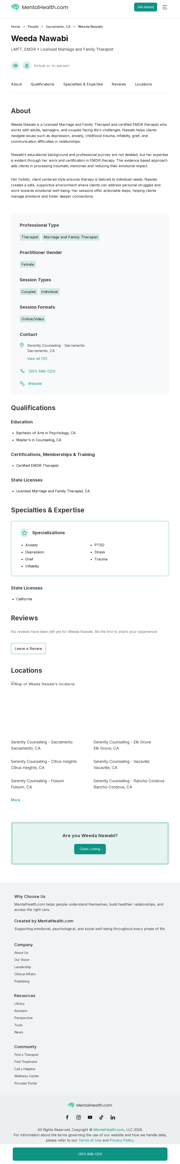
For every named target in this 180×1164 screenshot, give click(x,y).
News (18, 1032)
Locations (143, 84)
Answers (20, 1011)
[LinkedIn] (112, 1117)
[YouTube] (90, 1117)
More (15, 800)
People (33, 26)
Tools (18, 1025)
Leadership (22, 967)
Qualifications (42, 84)
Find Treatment (25, 1062)
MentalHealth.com (109, 1129)
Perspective (23, 1018)
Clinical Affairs (25, 974)
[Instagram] (78, 1117)
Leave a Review (28, 648)
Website (35, 383)
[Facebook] (67, 1117)
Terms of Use (90, 1140)
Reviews (119, 84)
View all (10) (37, 358)
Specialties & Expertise (83, 84)
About (16, 84)
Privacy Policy (121, 1140)
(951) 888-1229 (42, 371)
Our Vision (21, 960)
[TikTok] (101, 1117)
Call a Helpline (24, 1069)
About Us (21, 953)
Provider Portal (25, 1083)
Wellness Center (26, 1076)
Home (15, 26)
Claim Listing (90, 849)
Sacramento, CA (58, 26)
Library (19, 1003)
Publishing (21, 981)
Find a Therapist (26, 1055)
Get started (146, 7)
